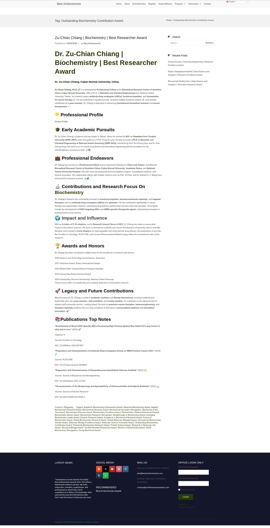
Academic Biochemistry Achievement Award (103, 407)
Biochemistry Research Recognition (96, 415)
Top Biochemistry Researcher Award (100, 427)
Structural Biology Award (72, 427)
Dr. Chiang (59, 165)
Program (179, 4)
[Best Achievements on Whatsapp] (106, 475)
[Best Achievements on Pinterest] (119, 469)
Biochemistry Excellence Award (107, 412)
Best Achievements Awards (108, 491)
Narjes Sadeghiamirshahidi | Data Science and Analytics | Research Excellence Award (188, 73)
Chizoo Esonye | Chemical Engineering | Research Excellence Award (190, 63)
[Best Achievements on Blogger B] (99, 469)
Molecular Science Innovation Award (118, 422)
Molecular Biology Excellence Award (85, 422)
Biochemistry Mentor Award (67, 415)
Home (119, 4)
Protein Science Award (121, 425)
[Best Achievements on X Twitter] (106, 469)
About (127, 4)
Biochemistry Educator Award (79, 412)
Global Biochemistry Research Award (89, 420)
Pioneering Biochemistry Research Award (91, 425)
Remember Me (188, 489)
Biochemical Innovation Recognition (125, 410)
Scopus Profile (61, 121)
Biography (68, 407)
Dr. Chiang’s (60, 199)
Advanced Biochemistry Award (136, 407)
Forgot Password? (186, 507)
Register (152, 4)
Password (188, 478)
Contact (207, 4)
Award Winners (165, 4)
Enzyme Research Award (91, 417)
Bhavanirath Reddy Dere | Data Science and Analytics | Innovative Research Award (187, 83)
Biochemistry (69, 192)
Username (188, 467)
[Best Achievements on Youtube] (112, 469)
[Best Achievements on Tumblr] (99, 475)
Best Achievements (69, 3)
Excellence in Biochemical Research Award (123, 417)
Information (193, 4)
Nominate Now (139, 4)
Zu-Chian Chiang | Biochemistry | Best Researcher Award (101, 38)
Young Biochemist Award (89, 430)
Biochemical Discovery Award (96, 410)
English (232, 2)
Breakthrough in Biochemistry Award (129, 415)
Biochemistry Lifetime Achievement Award (140, 412)
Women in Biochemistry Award (131, 427)
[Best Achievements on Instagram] (126, 469)
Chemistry (138, 136)
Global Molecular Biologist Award (122, 420)
